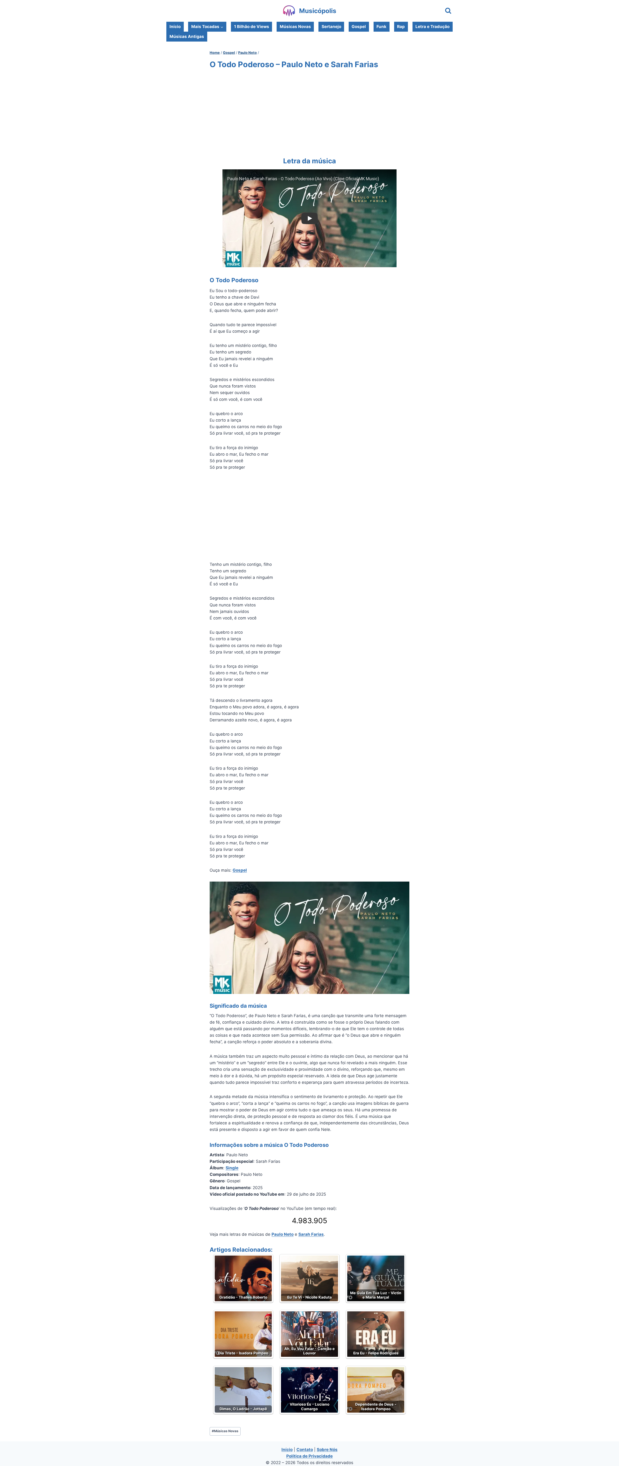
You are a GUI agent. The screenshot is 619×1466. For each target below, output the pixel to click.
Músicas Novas (295, 26)
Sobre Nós (327, 1449)
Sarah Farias (311, 1234)
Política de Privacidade (309, 1456)
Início (175, 26)
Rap (401, 26)
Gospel (359, 26)
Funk (381, 26)
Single (232, 1167)
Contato (304, 1449)
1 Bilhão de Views (251, 26)
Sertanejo (331, 26)
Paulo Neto (283, 1234)
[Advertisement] (309, 112)
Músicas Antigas (186, 36)
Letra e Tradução (432, 26)
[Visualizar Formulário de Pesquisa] (448, 11)
